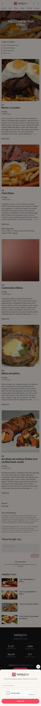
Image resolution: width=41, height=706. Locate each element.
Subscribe (20, 701)
